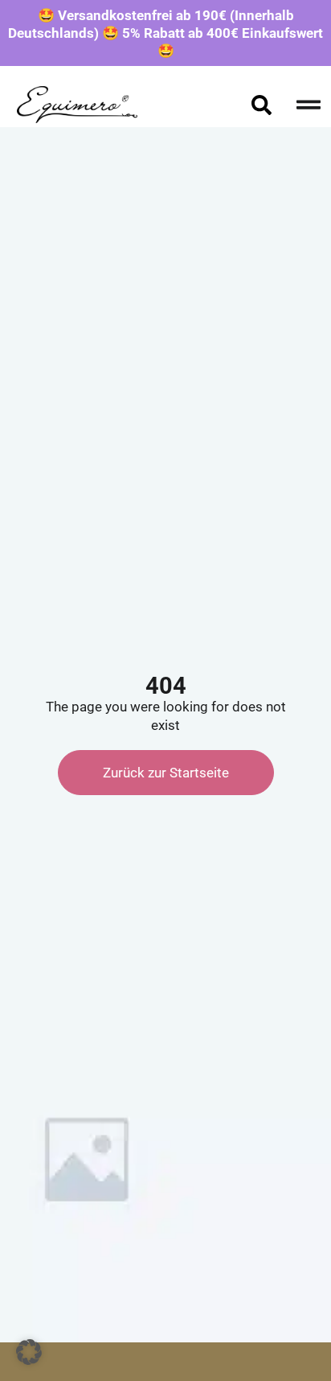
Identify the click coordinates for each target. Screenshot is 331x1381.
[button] (29, 1352)
